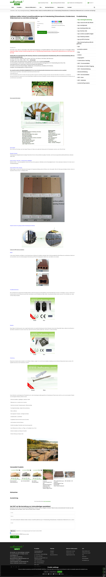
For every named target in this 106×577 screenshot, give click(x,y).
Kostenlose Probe (44, 2)
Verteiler (52, 553)
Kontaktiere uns (85, 560)
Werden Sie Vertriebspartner (75, 2)
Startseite (12, 10)
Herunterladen (85, 558)
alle (16, 10)
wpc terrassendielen (25, 481)
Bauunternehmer (54, 554)
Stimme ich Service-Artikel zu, (19, 534)
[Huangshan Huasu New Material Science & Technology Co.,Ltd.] (17, 3)
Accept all (59, 571)
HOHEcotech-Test (70, 553)
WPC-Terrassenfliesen (39, 562)
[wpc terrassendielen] (26, 474)
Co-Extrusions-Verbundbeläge (40, 554)
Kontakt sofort (43, 32)
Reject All (46, 571)
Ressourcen (60, 7)
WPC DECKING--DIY (69, 481)
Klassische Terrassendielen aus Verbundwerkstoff (40, 558)
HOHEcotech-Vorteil (70, 551)
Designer (52, 551)
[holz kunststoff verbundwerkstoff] (15, 474)
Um (40, 7)
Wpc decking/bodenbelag (23, 10)
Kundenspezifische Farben (59, 2)
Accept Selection (53, 571)
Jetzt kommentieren (47, 501)
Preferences (56, 573)
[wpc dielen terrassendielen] (37, 474)
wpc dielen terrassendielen (35, 481)
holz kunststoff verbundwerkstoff (14, 481)
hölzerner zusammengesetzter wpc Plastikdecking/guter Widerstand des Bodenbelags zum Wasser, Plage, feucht (47, 484)
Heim (12, 7)
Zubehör (13, 530)
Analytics (50, 573)
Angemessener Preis (70, 554)
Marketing (61, 573)
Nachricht (84, 556)
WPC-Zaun (36, 564)
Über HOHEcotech (86, 551)
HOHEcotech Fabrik (86, 553)
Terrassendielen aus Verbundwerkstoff (38, 551)
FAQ (83, 554)
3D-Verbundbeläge (38, 556)
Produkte (19, 7)
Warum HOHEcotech (30, 7)
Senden (14, 536)
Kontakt (70, 7)
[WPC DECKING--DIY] (70, 474)
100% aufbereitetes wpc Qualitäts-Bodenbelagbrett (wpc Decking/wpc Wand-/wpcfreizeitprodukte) (59, 483)
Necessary (45, 573)
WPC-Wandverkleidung (39, 561)
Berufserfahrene (49, 7)
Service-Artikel (26, 534)
